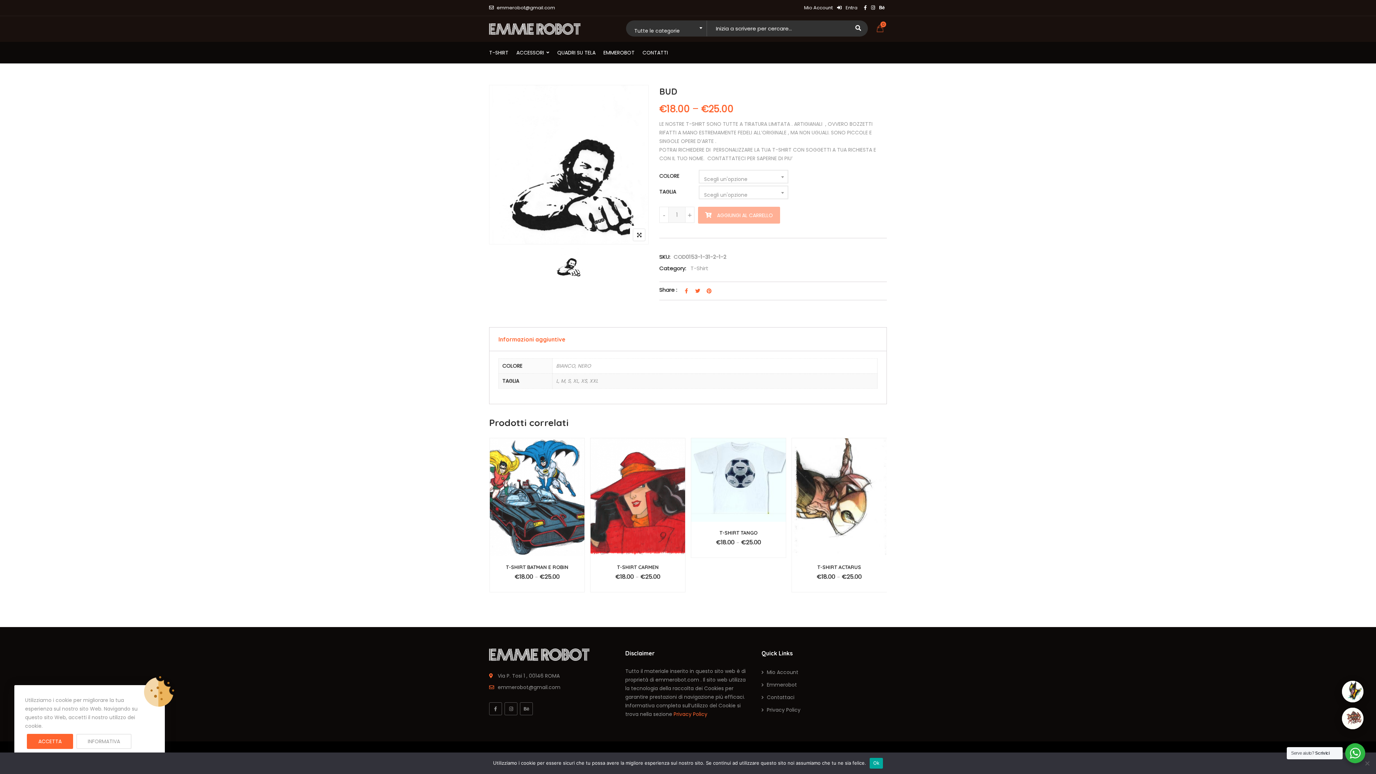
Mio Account (818, 7)
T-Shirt (498, 52)
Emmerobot (619, 52)
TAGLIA (667, 191)
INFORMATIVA (104, 741)
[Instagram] (511, 708)
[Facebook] (495, 708)
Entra (851, 7)
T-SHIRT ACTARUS (839, 567)
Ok (876, 763)
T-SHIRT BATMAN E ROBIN (537, 567)
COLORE (669, 176)
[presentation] (494, 528)
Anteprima (540, 505)
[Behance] (526, 708)
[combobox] (666, 28)
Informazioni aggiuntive (531, 339)
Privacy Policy (690, 714)
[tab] (688, 339)
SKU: (664, 257)
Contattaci (780, 697)
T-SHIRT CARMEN (638, 567)
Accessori (530, 52)
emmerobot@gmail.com (526, 7)
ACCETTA (50, 741)
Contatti (655, 52)
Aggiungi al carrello (745, 215)
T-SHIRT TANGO (739, 533)
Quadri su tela (576, 52)
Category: (672, 268)
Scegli (542, 580)
